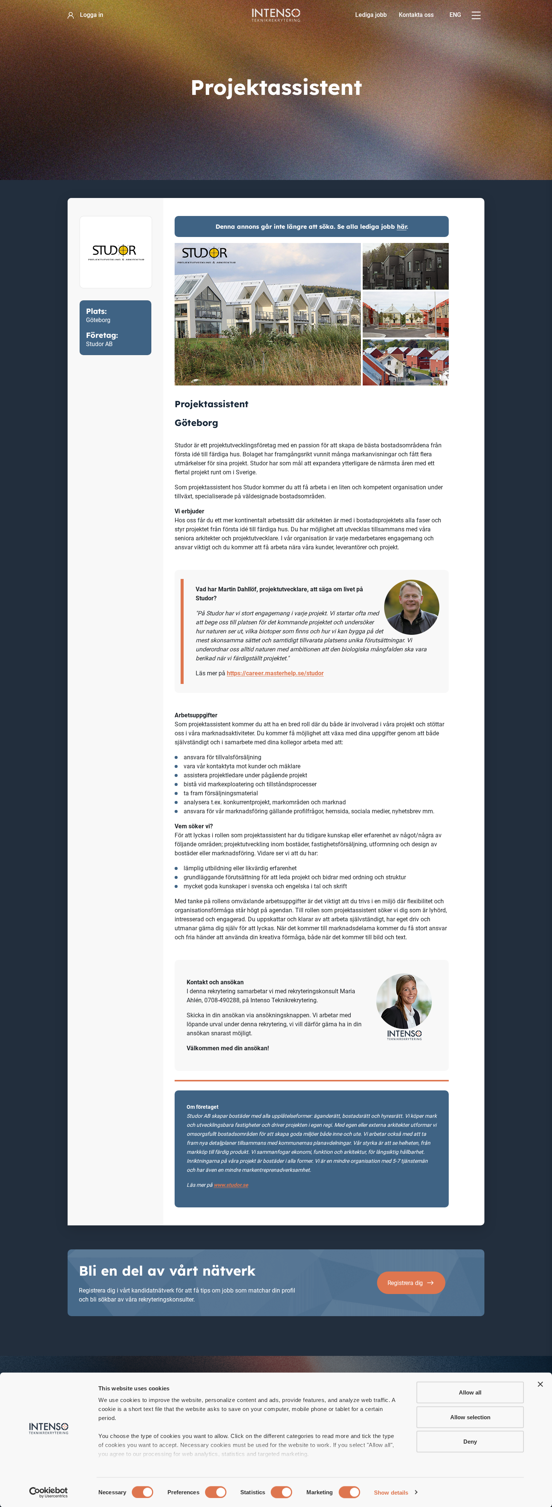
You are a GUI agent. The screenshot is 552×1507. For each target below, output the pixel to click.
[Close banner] (540, 1384)
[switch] (215, 1492)
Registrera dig (405, 1283)
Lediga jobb (371, 14)
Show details (391, 1492)
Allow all (470, 1392)
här (402, 226)
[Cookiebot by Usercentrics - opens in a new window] (48, 1492)
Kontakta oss (416, 14)
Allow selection (470, 1417)
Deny (470, 1441)
